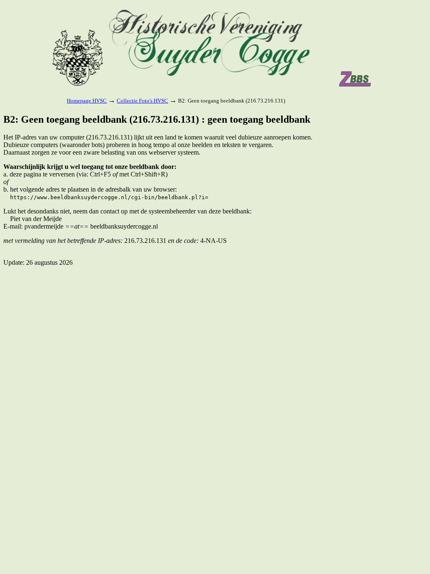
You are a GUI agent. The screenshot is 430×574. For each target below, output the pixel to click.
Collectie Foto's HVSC (142, 100)
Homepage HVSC (87, 100)
